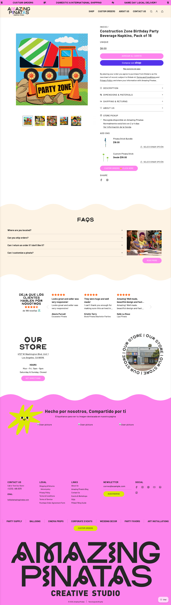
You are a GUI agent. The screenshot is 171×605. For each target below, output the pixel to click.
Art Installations (125, 521)
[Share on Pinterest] (107, 180)
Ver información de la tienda (117, 127)
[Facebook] (136, 487)
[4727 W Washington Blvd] (85, 358)
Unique (104, 42)
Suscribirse (114, 494)
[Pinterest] (148, 487)
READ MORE (152, 260)
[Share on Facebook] (101, 180)
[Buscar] (151, 11)
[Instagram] (142, 487)
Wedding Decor (75, 521)
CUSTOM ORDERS (85, 528)
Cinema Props (22, 521)
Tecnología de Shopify (95, 602)
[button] (11, 69)
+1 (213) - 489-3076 (15, 489)
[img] (31, 307)
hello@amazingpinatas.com (18, 500)
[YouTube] (154, 487)
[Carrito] (162, 11)
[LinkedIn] (160, 487)
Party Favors (99, 521)
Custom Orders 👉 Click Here (118, 168)
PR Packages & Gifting (155, 521)
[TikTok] (136, 492)
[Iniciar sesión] (156, 11)
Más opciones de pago (131, 69)
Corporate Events (48, 521)
